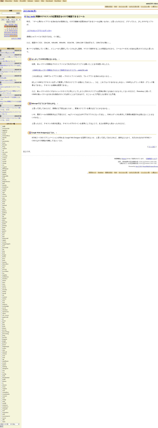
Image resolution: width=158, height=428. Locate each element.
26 (14, 34)
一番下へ (154, 6)
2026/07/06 (18, 116)
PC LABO (23, 1)
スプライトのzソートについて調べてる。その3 (10, 119)
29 (7, 36)
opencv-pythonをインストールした (10, 88)
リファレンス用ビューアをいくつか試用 (10, 58)
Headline (100, 172)
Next (16, 24)
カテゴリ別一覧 (134, 6)
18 (12, 32)
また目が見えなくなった (7, 61)
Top (2, 1)
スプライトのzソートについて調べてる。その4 (10, 109)
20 (16, 32)
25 (12, 34)
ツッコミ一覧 (145, 6)
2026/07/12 (18, 63)
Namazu (124, 158)
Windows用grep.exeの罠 (7, 52)
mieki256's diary (152, 4)
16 (9, 32)
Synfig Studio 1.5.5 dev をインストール (10, 72)
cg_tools (31, 16)
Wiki (42, 1)
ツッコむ (151, 147)
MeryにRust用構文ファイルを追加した (10, 102)
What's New (8, 1)
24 (11, 34)
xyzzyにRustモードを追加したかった (10, 98)
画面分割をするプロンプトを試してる (10, 66)
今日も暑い (3, 78)
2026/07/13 (18, 55)
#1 (25, 16)
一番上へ (154, 172)
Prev (6, 24)
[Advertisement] (119, 180)
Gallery (37, 1)
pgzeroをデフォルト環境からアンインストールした (10, 92)
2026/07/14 (18, 50)
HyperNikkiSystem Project (150, 166)
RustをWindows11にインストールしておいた (10, 113)
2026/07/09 (18, 82)
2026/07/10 (18, 76)
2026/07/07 (18, 105)
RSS (115, 6)
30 (9, 36)
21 (5, 34)
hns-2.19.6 (139, 166)
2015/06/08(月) (29, 11)
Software (30, 1)
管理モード (92, 172)
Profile (16, 1)
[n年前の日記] (43, 11)
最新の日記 (108, 6)
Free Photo (58, 1)
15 (7, 32)
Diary (64, 1)
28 (5, 36)
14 (5, 32)
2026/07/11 (18, 69)
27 (16, 34)
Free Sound (49, 1)
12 (14, 30)
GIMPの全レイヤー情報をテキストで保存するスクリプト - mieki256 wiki (60, 70)
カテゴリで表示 (16, 38)
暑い (1, 84)
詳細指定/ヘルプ (151, 158)
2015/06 (10, 24)
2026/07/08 (18, 95)
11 (12, 30)
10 (11, 30)
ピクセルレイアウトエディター (40, 30)
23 (9, 34)
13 (16, 30)
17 (11, 32)
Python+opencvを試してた (8, 80)
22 (7, 34)
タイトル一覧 (123, 6)
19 (14, 32)
